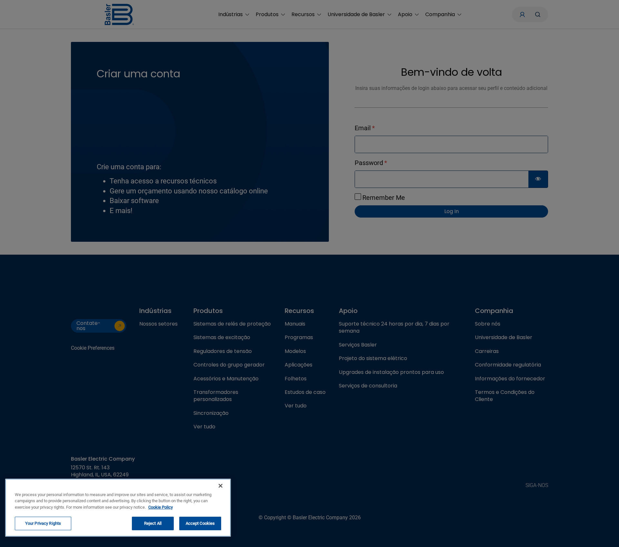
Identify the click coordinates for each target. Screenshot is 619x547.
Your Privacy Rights (43, 523)
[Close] (220, 486)
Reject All (153, 523)
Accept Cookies (200, 523)
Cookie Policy (160, 507)
